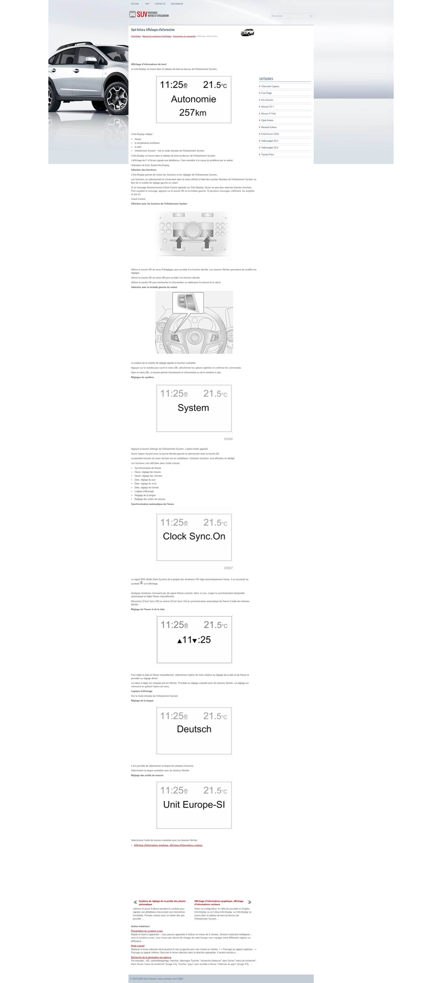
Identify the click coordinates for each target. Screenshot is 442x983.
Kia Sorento (267, 100)
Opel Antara (136, 36)
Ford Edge (266, 93)
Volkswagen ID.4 (269, 147)
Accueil (135, 4)
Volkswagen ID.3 (269, 141)
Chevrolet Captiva (270, 86)
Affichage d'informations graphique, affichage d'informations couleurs (168, 845)
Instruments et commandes (184, 36)
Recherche (177, 4)
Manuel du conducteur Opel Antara (156, 36)
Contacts (160, 4)
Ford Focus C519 (270, 134)
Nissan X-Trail (268, 113)
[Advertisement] (194, 51)
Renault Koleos (269, 127)
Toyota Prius (267, 154)
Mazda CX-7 (267, 106)
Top (147, 4)
